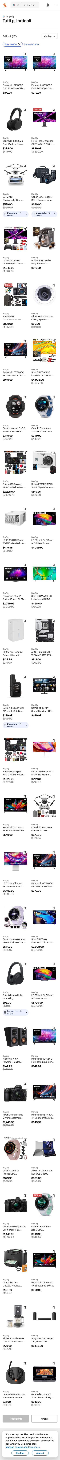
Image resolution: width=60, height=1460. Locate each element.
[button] (55, 5)
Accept (40, 1453)
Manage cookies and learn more (23, 1447)
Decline (20, 1453)
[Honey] (5, 5)
